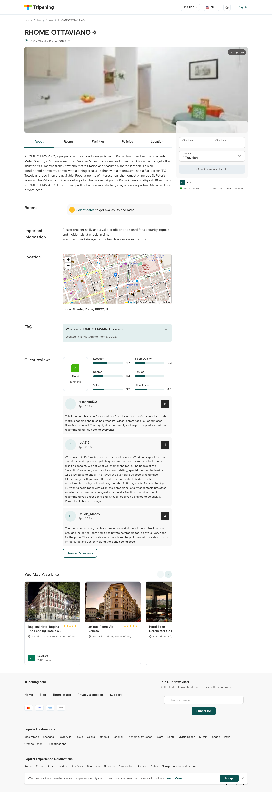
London (215, 737)
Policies (127, 141)
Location (157, 141)
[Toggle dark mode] (227, 7)
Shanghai (49, 737)
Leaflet (132, 302)
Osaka (91, 737)
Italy (39, 20)
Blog (42, 695)
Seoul (170, 737)
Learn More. (174, 778)
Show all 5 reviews (80, 553)
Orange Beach (33, 744)
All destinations (56, 744)
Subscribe (203, 711)
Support (116, 695)
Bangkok (118, 737)
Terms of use (62, 695)
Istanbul (104, 737)
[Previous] (160, 574)
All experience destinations (178, 766)
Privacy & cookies (90, 695)
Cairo (154, 766)
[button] (115, 275)
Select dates (85, 210)
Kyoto (159, 737)
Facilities (98, 141)
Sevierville (65, 737)
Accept (229, 778)
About (39, 141)
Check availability (209, 169)
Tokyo (79, 737)
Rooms (69, 141)
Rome (49, 20)
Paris (227, 737)
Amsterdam (126, 766)
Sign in (243, 7)
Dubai (39, 766)
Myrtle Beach (186, 737)
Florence (109, 766)
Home (28, 20)
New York (77, 766)
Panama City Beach (139, 737)
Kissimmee (31, 737)
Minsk (203, 737)
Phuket (142, 766)
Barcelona (93, 766)
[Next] (168, 574)
